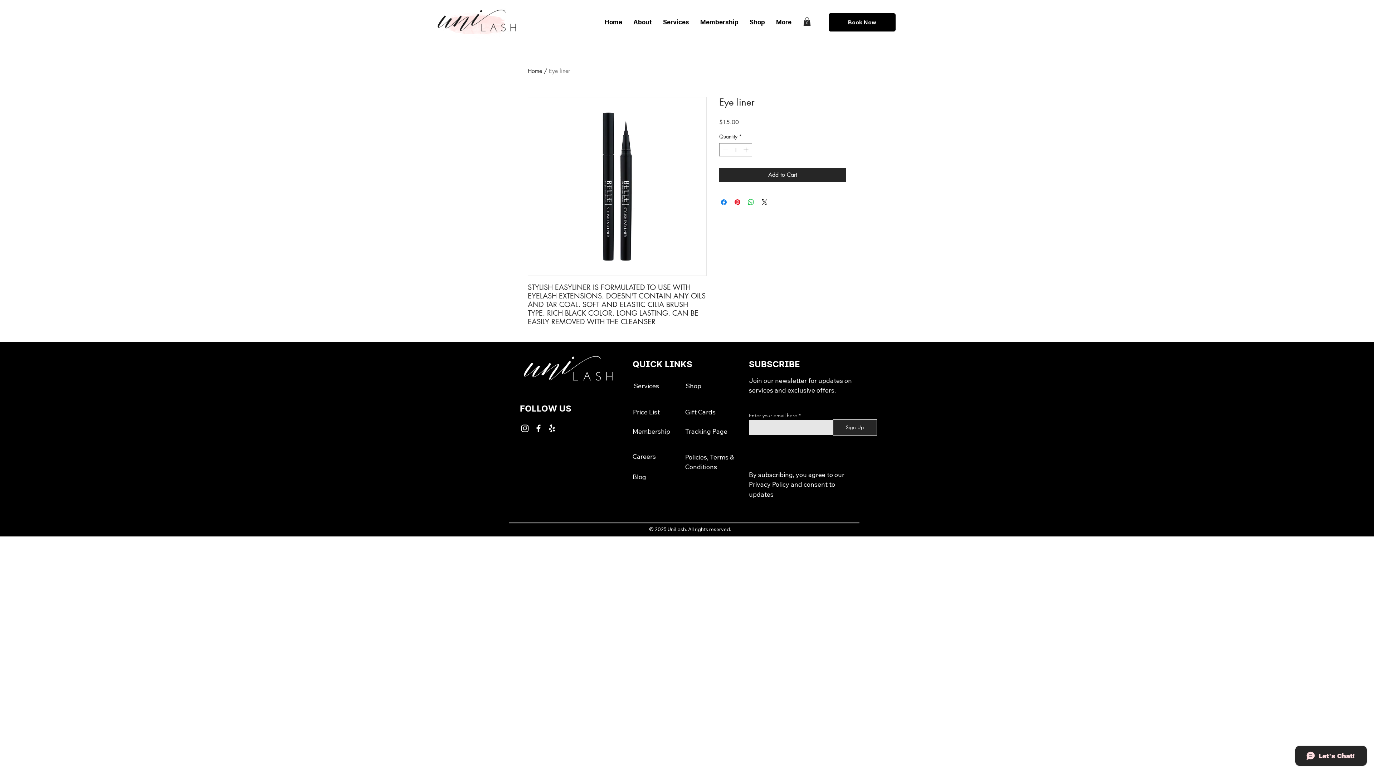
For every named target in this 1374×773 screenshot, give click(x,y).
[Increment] (746, 150)
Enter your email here (773, 415)
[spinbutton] (735, 150)
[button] (807, 21)
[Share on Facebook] (724, 202)
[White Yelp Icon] (552, 428)
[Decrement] (724, 150)
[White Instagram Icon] (525, 428)
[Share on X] (764, 202)
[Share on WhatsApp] (751, 202)
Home (535, 71)
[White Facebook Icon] (538, 428)
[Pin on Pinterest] (737, 202)
